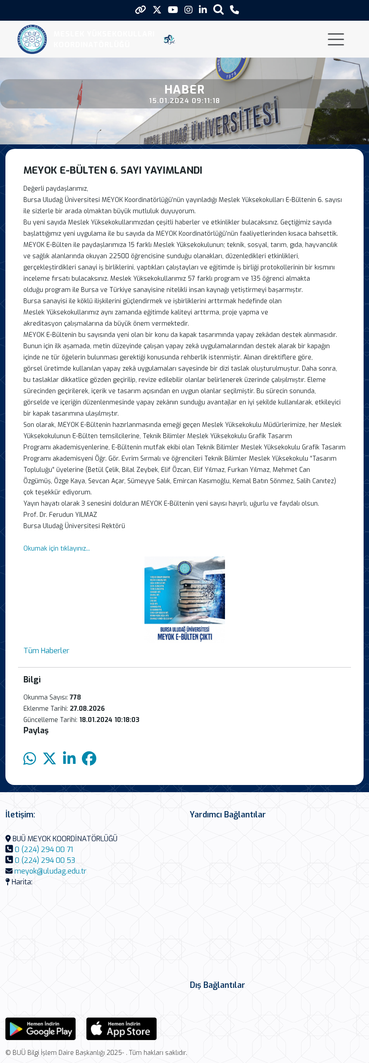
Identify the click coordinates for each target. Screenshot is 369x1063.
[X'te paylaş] (49, 759)
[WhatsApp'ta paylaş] (29, 759)
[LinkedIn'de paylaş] (69, 759)
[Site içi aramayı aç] (218, 9)
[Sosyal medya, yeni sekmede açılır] (157, 10)
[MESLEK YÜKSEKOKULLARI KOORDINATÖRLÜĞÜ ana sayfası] (32, 39)
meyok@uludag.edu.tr (50, 871)
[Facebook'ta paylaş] (89, 759)
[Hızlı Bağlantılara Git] (140, 9)
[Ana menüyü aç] (335, 39)
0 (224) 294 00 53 (45, 860)
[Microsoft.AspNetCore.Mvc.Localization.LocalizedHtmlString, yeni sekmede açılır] (40, 1028)
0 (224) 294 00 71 (44, 849)
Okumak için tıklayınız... (56, 548)
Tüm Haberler (46, 650)
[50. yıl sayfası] (169, 40)
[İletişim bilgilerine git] (234, 10)
